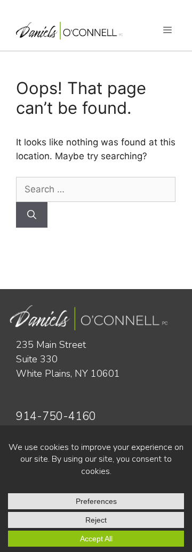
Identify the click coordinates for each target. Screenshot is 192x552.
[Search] (31, 215)
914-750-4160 (56, 416)
